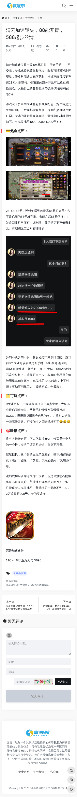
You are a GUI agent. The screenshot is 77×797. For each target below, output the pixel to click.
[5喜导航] (16, 6)
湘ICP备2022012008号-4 (53, 788)
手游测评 (30, 17)
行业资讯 (17, 17)
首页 (7, 17)
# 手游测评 (20, 573)
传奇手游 (55, 65)
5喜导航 (34, 788)
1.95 (8, 560)
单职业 (42, 65)
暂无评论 (15, 621)
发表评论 (63, 681)
